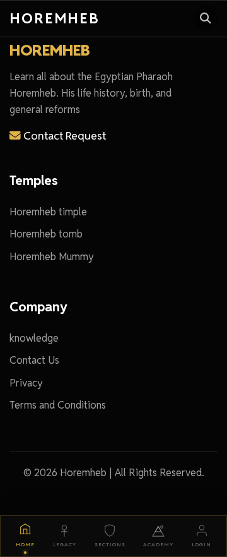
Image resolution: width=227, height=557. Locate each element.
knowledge (34, 338)
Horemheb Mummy (51, 256)
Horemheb (54, 18)
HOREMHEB (49, 50)
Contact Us (34, 360)
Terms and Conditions (57, 405)
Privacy (26, 383)
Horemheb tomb (46, 234)
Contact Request (63, 135)
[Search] (205, 18)
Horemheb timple (48, 212)
